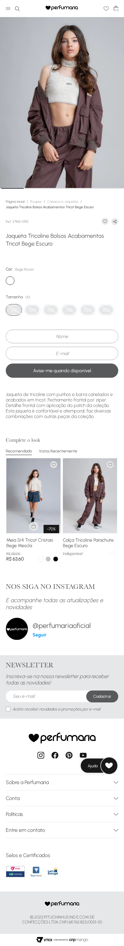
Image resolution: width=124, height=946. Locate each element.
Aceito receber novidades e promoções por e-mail (56, 709)
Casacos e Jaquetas (62, 202)
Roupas (36, 202)
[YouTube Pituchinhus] (83, 756)
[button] (32, 310)
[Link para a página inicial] (16, 202)
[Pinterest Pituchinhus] (69, 756)
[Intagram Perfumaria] (40, 756)
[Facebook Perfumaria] (55, 756)
